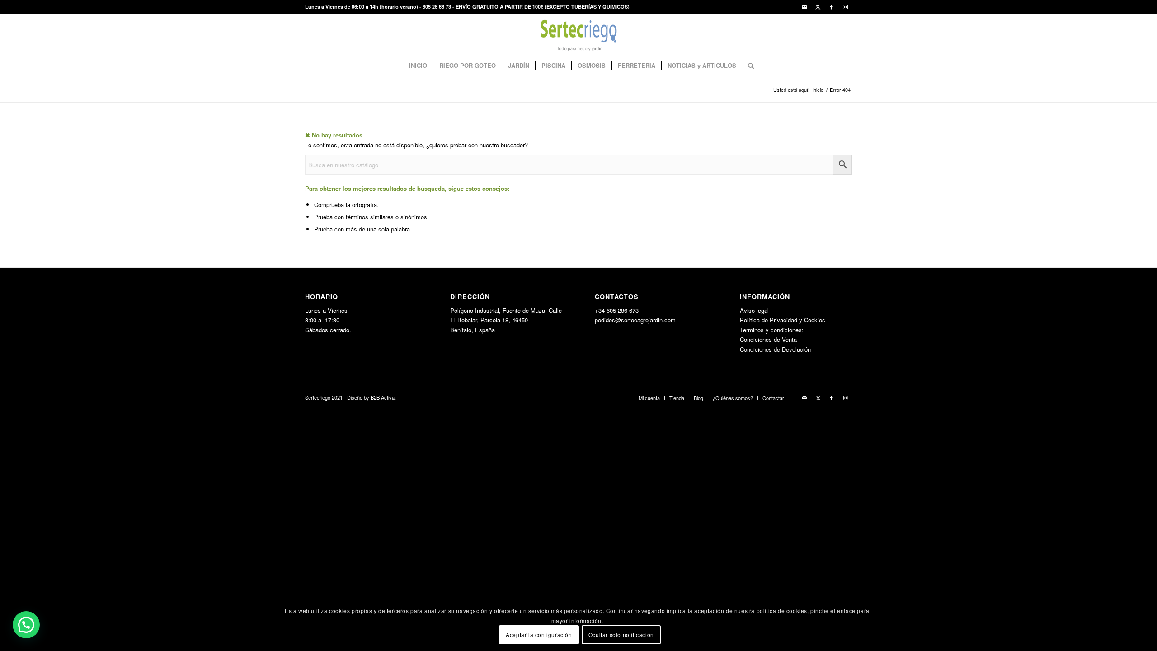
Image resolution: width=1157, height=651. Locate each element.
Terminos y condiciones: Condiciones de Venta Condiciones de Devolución (775, 340)
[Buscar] (748, 65)
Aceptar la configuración (539, 635)
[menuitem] (418, 65)
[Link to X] (817, 7)
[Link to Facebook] (831, 7)
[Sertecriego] (578, 34)
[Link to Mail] (804, 7)
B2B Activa (383, 397)
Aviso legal (754, 310)
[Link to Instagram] (845, 7)
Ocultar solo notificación (621, 635)
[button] (26, 624)
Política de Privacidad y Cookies (782, 320)
